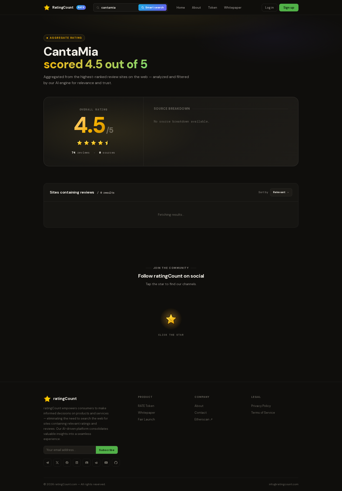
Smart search (154, 7)
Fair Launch (146, 419)
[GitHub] (116, 463)
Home (181, 8)
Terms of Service (263, 413)
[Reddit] (96, 463)
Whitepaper (232, 8)
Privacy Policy (261, 406)
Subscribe (106, 450)
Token (212, 8)
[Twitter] (57, 463)
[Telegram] (47, 463)
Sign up (288, 8)
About (196, 8)
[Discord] (87, 463)
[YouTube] (106, 463)
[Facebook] (67, 463)
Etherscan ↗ (203, 419)
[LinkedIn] (77, 463)
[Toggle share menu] (171, 319)
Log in (269, 8)
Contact (200, 413)
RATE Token (146, 406)
